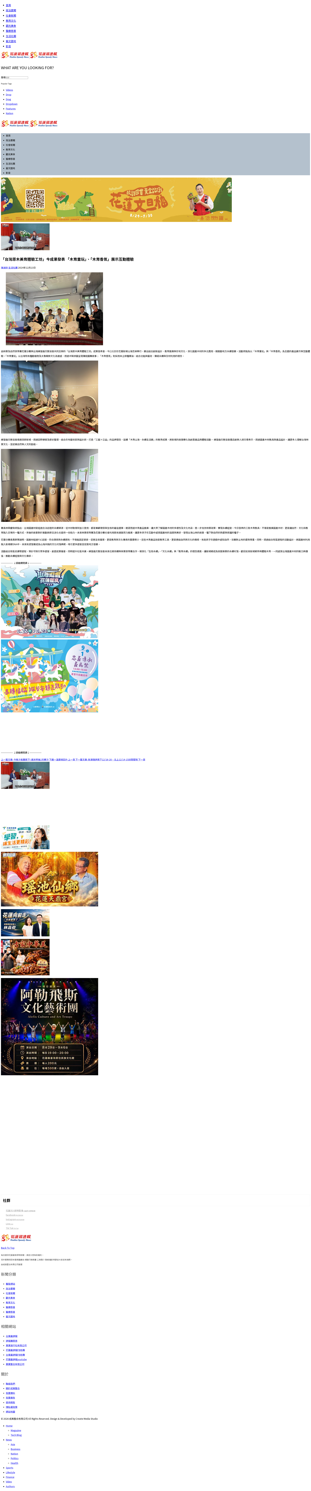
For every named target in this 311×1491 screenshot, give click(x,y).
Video (9, 1481)
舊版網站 (10, 1283)
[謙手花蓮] (49, 906)
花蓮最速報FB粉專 (15, 1350)
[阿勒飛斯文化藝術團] (49, 1075)
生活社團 (11, 36)
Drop (8, 94)
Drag (8, 99)
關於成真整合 (13, 1388)
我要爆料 (10, 1393)
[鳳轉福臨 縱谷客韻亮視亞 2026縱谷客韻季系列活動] (49, 711)
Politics (14, 1458)
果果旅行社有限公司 (16, 1345)
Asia (13, 1444)
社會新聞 (11, 15)
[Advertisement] (74, 731)
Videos (9, 90)
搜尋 (3, 77)
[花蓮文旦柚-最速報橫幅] (116, 221)
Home (9, 1425)
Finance (10, 1477)
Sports (9, 1467)
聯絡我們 (10, 1383)
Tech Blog (16, 1435)
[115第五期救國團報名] (25, 849)
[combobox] (17, 77)
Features (11, 108)
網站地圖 (10, 1411)
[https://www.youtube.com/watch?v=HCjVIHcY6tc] (25, 249)
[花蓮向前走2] (25, 936)
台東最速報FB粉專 (15, 1354)
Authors (10, 1486)
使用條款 (10, 1402)
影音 (8, 46)
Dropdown (11, 104)
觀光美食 (11, 25)
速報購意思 (11, 1340)
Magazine (16, 1430)
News (9, 1439)
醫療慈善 (11, 31)
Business (15, 1449)
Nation (9, 113)
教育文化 (11, 20)
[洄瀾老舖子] (25, 975)
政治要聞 (11, 10)
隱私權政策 (11, 1407)
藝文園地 (11, 41)
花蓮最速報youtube (16, 1359)
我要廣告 (10, 1397)
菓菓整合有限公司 (15, 1364)
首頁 (8, 5)
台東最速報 (11, 1336)
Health (14, 1463)
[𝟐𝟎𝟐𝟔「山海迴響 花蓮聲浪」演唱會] (49, 637)
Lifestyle (10, 1472)
